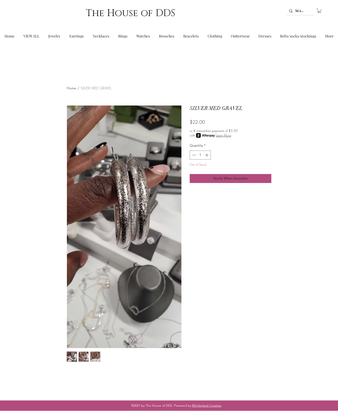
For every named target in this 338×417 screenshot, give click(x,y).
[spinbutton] (200, 155)
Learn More (223, 135)
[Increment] (207, 155)
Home (71, 88)
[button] (319, 10)
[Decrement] (193, 155)
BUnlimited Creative (206, 405)
